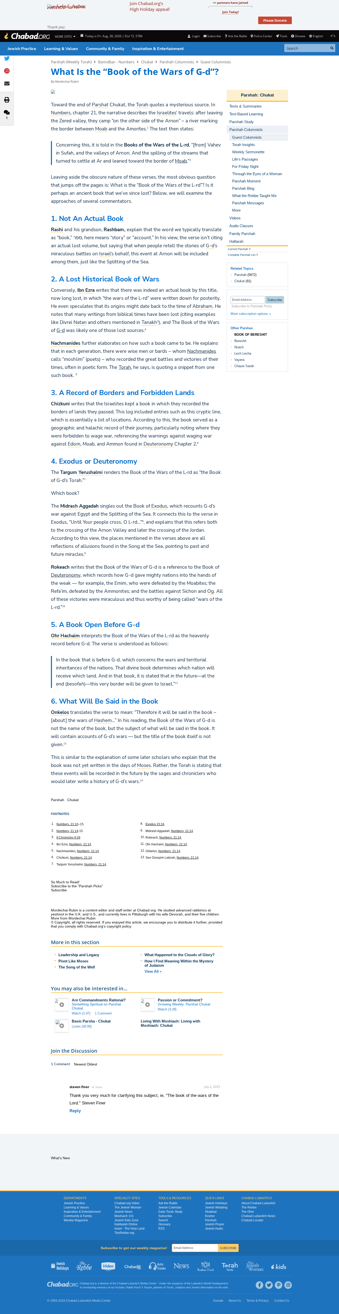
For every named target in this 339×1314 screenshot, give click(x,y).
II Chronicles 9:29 (68, 837)
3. (52, 837)
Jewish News (123, 1211)
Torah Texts (230, 1265)
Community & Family (105, 49)
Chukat (147, 61)
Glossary (164, 1224)
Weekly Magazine (76, 1220)
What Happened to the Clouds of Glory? (180, 955)
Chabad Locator (252, 1220)
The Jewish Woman (127, 1207)
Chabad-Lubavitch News (258, 1216)
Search (163, 1220)
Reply (75, 1110)
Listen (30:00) (82, 1026)
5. (52, 850)
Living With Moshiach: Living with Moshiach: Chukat (170, 1023)
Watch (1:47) (81, 1013)
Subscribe (165, 1216)
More (236, 210)
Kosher (210, 1216)
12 (64, 743)
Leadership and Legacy (78, 955)
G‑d (60, 330)
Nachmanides (201, 351)
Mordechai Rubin (67, 81)
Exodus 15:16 (155, 824)
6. (52, 857)
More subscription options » (251, 314)
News (182, 1265)
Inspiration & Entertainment (158, 49)
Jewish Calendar (169, 1207)
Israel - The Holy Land (129, 1228)
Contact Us (281, 1300)
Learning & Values (61, 49)
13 (141, 780)
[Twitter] (269, 1285)
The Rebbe (249, 1207)
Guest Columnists (215, 61)
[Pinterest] (278, 1285)
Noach (239, 347)
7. (52, 864)
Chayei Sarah (244, 366)
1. (52, 823)
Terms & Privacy (257, 1300)
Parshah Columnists (177, 61)
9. (142, 830)
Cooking (206, 1265)
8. (142, 823)
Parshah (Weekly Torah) (71, 61)
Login (195, 36)
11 (176, 683)
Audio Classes (157, 1265)
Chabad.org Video (127, 1203)
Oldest (92, 1064)
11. (143, 844)
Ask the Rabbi (237, 36)
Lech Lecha (242, 353)
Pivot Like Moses (73, 961)
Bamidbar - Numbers (116, 61)
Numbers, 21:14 (67, 831)
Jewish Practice (22, 49)
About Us (234, 1300)
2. (52, 830)
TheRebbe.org (124, 1233)
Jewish (195, 1287)
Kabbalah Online (126, 1224)
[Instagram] (288, 1285)
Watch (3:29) (167, 1009)
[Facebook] (259, 1285)
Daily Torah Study (170, 1211)
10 (63, 606)
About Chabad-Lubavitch (258, 1203)
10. (143, 837)
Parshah (249, 95)
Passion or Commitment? (180, 1000)
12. (143, 850)
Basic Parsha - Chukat (91, 1021)
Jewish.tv (109, 1265)
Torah (125, 367)
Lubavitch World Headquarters (209, 1283)
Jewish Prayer (214, 1224)
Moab (181, 161)
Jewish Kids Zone (126, 1220)
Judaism (180, 1287)
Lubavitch (134, 1283)
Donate (300, 36)
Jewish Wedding (216, 1207)
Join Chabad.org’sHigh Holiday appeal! (150, 6)
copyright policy (119, 926)
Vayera (239, 360)
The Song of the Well (76, 967)
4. (52, 844)
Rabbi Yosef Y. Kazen (139, 1287)
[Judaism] (27, 36)
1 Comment (103, 1013)
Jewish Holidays (216, 1203)
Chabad (122, 1283)
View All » (153, 971)
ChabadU (133, 1265)
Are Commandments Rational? (99, 1000)
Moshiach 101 (124, 1216)
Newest (80, 1064)
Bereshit (240, 341)
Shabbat (211, 1211)
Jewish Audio (214, 1228)
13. (143, 857)
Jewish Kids (279, 1265)
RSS (161, 1228)
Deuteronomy (66, 575)
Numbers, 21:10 (67, 824)
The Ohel (247, 1211)
